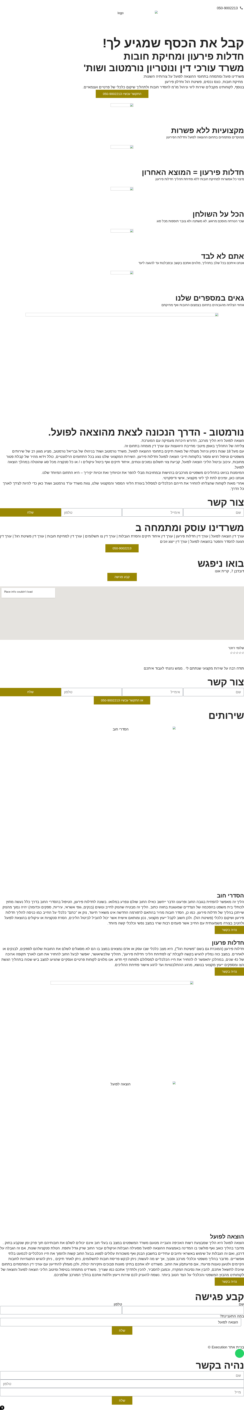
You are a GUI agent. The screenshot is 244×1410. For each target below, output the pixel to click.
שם (241, 1304)
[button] (2, 1408)
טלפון (118, 1304)
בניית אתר (236, 1347)
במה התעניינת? (232, 1316)
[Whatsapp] (239, 1353)
